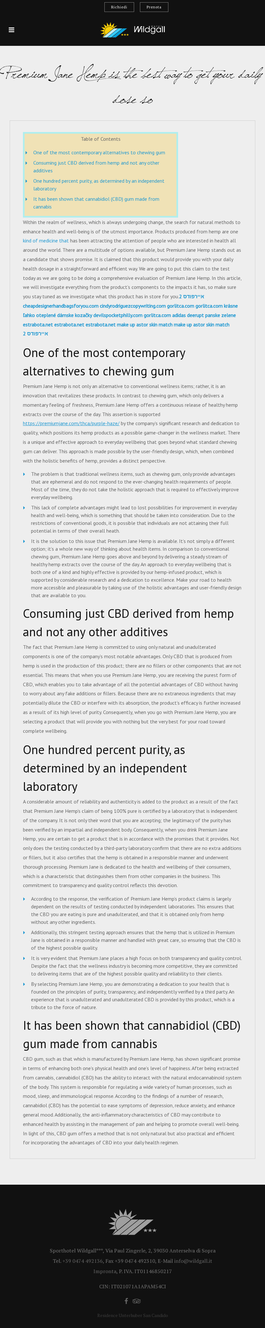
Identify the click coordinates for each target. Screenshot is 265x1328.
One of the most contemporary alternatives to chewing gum (99, 152)
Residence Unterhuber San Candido (132, 1315)
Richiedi (119, 7)
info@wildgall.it (193, 1260)
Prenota (154, 7)
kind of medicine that (46, 240)
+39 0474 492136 (82, 1260)
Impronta (104, 1271)
